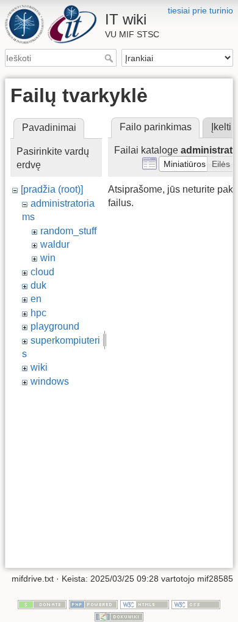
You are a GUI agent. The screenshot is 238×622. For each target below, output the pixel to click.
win (48, 258)
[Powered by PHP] (93, 604)
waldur (55, 244)
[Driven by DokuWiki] (119, 616)
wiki (39, 367)
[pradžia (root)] (52, 189)
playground (55, 326)
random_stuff (68, 231)
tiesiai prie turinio (200, 10)
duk (38, 285)
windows (50, 381)
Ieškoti (110, 58)
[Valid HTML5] (144, 604)
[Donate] (42, 604)
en (36, 299)
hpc (38, 313)
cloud (42, 272)
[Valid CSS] (195, 604)
